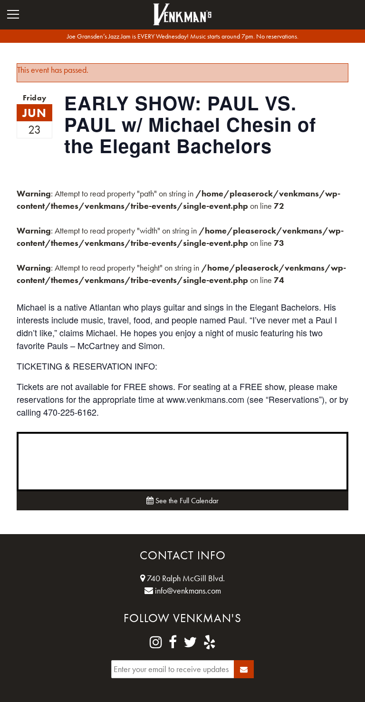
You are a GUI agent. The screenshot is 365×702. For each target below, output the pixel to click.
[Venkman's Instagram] (156, 643)
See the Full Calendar (186, 501)
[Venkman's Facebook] (173, 643)
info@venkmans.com (187, 590)
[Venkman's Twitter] (190, 643)
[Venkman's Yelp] (209, 643)
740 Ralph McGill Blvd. (185, 578)
